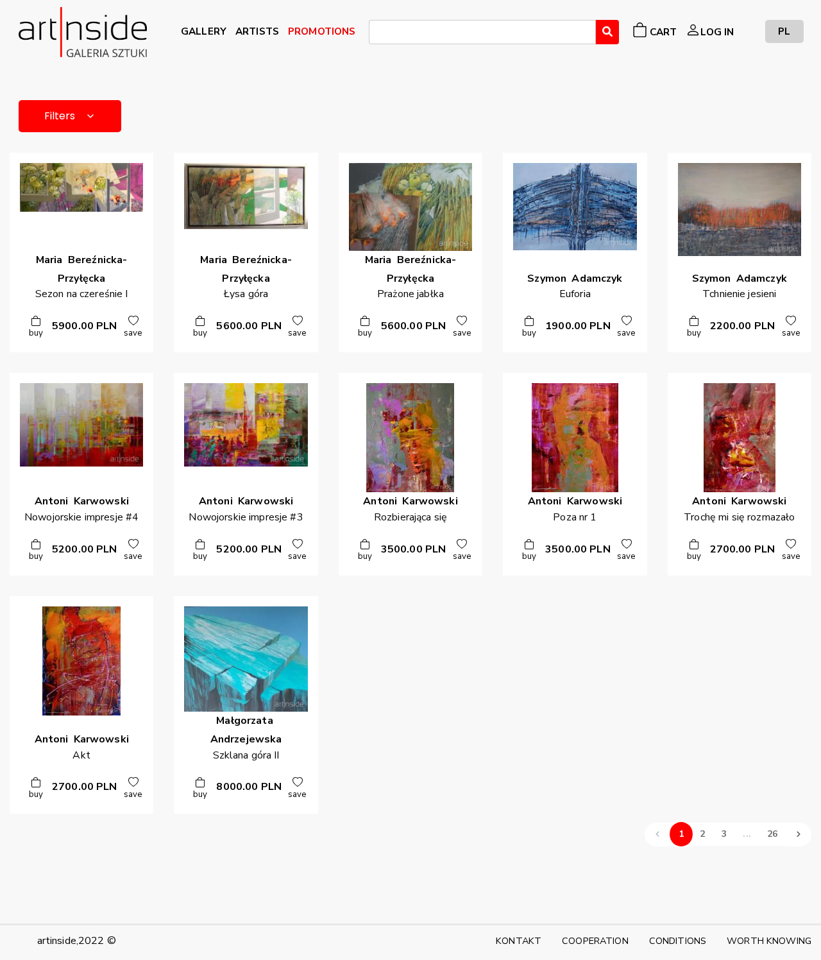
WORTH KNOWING (769, 940)
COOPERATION (595, 940)
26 (772, 834)
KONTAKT (518, 940)
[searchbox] (376, 34)
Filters (59, 115)
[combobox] (482, 32)
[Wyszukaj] (607, 32)
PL (784, 31)
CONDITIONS (677, 940)
